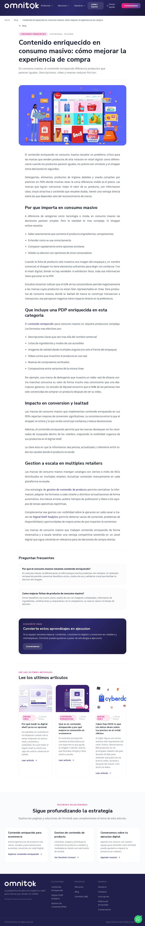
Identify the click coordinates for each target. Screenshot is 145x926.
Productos (45, 5)
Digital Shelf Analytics (45, 516)
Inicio (7, 20)
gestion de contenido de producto (67, 489)
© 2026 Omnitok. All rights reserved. (19, 922)
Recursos (62, 5)
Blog (16, 20)
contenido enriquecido (41, 323)
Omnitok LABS (81, 896)
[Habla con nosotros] (138, 919)
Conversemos (131, 5)
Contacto (102, 891)
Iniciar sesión (112, 5)
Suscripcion (103, 896)
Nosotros (78, 5)
